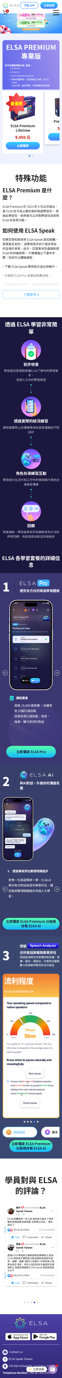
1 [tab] (29, 156)
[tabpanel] (22, 122)
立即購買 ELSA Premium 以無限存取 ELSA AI (31, 923)
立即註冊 (49, 5)
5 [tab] (38, 1122)
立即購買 (23, 145)
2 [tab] (33, 156)
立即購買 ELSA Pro (31, 751)
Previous (5, 673)
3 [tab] (31, 1122)
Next (57, 673)
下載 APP (29, 5)
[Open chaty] (52, 1369)
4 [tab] (34, 1122)
